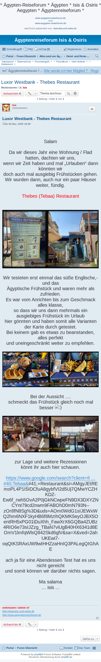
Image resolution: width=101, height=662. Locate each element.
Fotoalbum (62, 61)
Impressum (8, 61)
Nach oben (97, 618)
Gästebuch (7, 64)
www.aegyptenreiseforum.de (50, 18)
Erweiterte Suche (75, 93)
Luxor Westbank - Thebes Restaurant (40, 82)
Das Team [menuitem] (84, 647)
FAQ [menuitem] (30, 49)
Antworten (10, 93)
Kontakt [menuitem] (68, 647)
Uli (20, 87)
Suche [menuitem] (97, 57)
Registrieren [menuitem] (75, 49)
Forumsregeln (42, 61)
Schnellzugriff (14, 49)
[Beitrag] (3, 124)
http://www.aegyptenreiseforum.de (21, 615)
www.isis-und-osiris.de (65, 28)
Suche (68, 93)
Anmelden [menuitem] (93, 49)
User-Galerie (78, 61)
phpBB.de (66, 657)
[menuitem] (42, 49)
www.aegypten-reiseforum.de (50, 23)
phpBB (38, 654)
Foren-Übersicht (27, 647)
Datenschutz (24, 61)
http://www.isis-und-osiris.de (18, 611)
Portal (9, 56)
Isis (25, 87)
